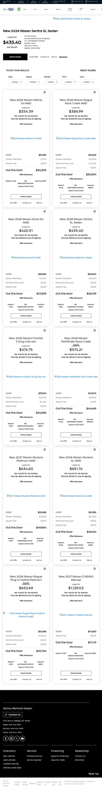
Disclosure (63, 57)
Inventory (9, 751)
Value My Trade (58, 760)
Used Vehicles (9, 760)
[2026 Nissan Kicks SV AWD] (26, 257)
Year (10, 76)
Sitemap (32, 783)
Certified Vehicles (11, 763)
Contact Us (14, 714)
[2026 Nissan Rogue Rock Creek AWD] (76, 138)
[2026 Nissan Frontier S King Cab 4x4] (26, 377)
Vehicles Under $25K (12, 767)
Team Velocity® (79, 781)
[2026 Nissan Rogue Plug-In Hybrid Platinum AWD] (26, 615)
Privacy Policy (17, 783)
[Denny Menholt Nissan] (10, 9)
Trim (64, 76)
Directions (79, 760)
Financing (57, 751)
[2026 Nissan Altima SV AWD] (26, 138)
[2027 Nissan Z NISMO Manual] (76, 615)
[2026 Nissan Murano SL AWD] (76, 496)
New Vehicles (9, 756)
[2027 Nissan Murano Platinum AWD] (26, 496)
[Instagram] (11, 738)
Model (47, 76)
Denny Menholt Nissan (6, 783)
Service (31, 751)
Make (29, 76)
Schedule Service (34, 756)
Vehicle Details (15, 57)
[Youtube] (22, 738)
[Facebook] (5, 738)
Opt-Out (60, 783)
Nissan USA (54, 783)
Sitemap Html (40, 783)
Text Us (39, 203)
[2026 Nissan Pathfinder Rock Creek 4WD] (76, 377)
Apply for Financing (60, 756)
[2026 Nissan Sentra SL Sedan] (76, 257)
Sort (82, 76)
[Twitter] (17, 738)
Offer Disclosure (26, 124)
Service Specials (34, 760)
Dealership (82, 751)
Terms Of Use (24, 783)
